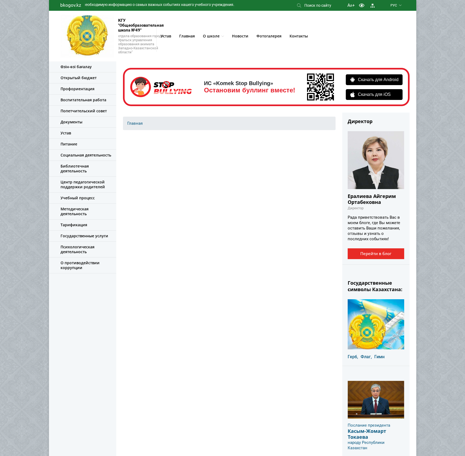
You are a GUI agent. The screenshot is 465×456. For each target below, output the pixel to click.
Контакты (299, 36)
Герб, (353, 356)
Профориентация (77, 88)
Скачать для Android (378, 79)
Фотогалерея (268, 36)
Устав (166, 36)
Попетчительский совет (84, 110)
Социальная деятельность (86, 155)
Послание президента (369, 425)
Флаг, (366, 356)
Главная (187, 36)
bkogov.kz (70, 5)
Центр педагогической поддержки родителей (83, 184)
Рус (393, 5)
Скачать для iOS (374, 94)
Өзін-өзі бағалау (76, 66)
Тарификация (74, 224)
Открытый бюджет (79, 77)
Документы (71, 121)
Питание (69, 144)
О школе (211, 36)
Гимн (379, 356)
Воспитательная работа (83, 99)
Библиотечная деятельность (75, 168)
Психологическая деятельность (77, 249)
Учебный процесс (78, 197)
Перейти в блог (376, 253)
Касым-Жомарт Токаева (367, 434)
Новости (240, 36)
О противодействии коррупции (80, 265)
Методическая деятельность (75, 211)
